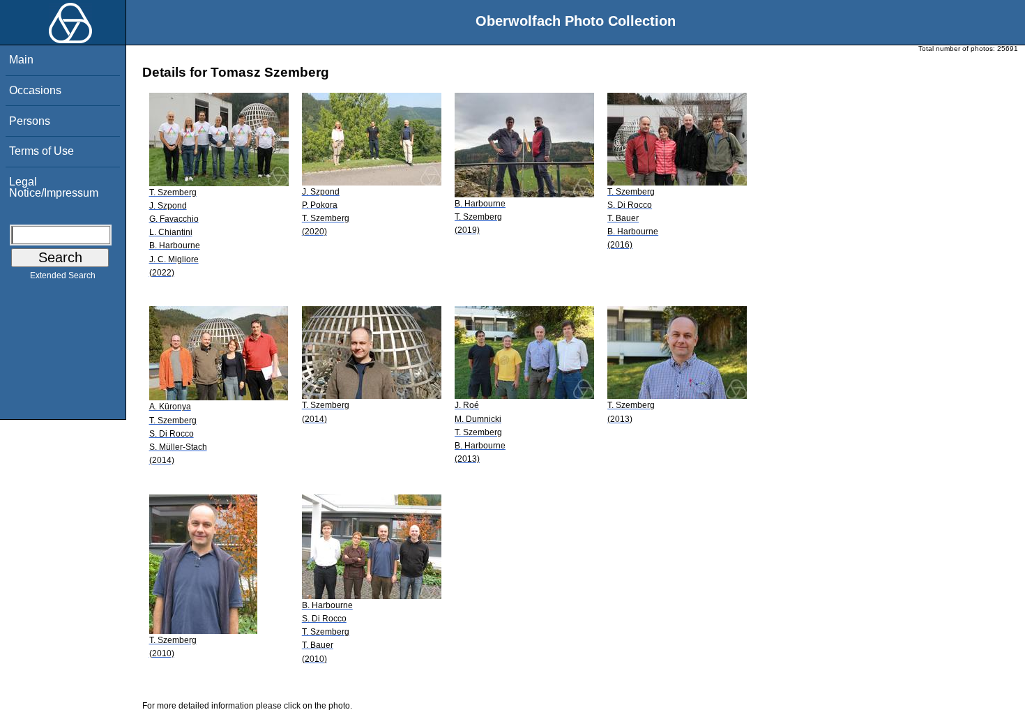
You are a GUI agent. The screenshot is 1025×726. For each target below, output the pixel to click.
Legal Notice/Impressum (53, 187)
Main (21, 60)
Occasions (35, 90)
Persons (29, 121)
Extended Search (63, 275)
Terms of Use (41, 151)
